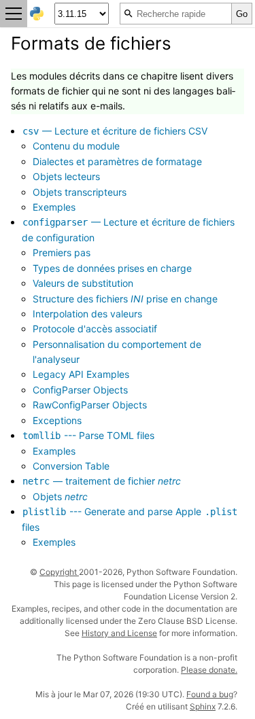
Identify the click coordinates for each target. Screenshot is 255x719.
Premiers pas (61, 252)
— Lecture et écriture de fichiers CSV (114, 131)
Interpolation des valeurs (87, 313)
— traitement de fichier (101, 481)
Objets (60, 496)
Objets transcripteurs (79, 192)
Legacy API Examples (81, 374)
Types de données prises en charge (112, 268)
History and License (119, 633)
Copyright (59, 572)
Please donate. (209, 670)
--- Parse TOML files (88, 435)
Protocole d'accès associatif (95, 328)
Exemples (54, 207)
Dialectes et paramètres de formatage (117, 161)
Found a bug (209, 694)
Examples (54, 451)
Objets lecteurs (66, 176)
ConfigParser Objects (80, 390)
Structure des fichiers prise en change (125, 298)
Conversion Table (71, 466)
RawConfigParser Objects (90, 404)
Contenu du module (76, 146)
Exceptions (57, 420)
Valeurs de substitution (83, 283)
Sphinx (203, 706)
